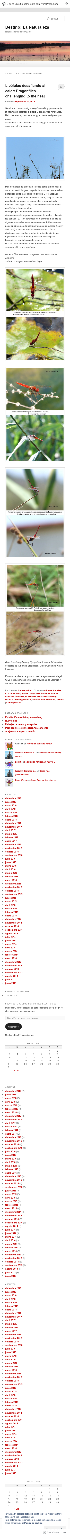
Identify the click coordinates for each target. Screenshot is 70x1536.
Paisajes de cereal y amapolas (21, 724)
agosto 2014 (11, 933)
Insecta (54, 693)
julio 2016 (10, 858)
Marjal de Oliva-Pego (47, 696)
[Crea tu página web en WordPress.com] (35, 4)
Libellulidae (30, 696)
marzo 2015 (11, 908)
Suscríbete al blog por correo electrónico (31, 1004)
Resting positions (22, 699)
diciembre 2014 (13, 919)
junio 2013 (10, 983)
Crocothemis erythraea (16, 693)
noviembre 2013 (13, 965)
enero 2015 (11, 915)
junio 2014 (10, 940)
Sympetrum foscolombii (43, 699)
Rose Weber (21, 780)
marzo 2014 (11, 951)
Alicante (48, 690)
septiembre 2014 (13, 929)
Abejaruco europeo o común (20, 731)
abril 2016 (10, 869)
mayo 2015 (10, 901)
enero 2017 (11, 840)
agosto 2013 (11, 976)
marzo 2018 (11, 812)
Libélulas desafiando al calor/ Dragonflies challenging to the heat (25, 90)
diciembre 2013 (13, 961)
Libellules (19, 696)
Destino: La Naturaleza (27, 27)
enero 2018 (11, 819)
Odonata (9, 699)
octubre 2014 (12, 926)
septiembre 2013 (13, 972)
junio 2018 (10, 801)
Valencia (60, 699)
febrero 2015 (11, 912)
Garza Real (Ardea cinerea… (44, 780)
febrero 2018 (11, 815)
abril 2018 (10, 808)
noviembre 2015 (13, 887)
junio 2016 (10, 862)
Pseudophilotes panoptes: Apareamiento (26, 727)
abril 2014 (10, 947)
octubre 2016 (12, 851)
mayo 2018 (10, 805)
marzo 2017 (11, 833)
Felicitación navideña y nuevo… (39, 761)
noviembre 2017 (13, 826)
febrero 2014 (11, 954)
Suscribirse (13, 1026)
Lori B (18, 761)
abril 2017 (10, 830)
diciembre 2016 (13, 844)
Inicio (8, 63)
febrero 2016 (11, 876)
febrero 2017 (11, 837)
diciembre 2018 (13, 798)
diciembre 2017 (13, 823)
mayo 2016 (10, 865)
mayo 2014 (10, 944)
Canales (57, 690)
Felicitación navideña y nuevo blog (23, 717)
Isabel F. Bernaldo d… (25, 752)
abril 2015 (10, 905)
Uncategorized (25, 690)
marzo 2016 (11, 872)
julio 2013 (10, 979)
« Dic (16, 1070)
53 (61, 86)
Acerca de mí (22, 63)
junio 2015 (10, 897)
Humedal (45, 693)
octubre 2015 (12, 890)
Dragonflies (34, 693)
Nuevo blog (11, 720)
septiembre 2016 (13, 855)
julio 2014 (10, 936)
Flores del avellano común (39, 743)
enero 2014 (11, 958)
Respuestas (13, 702)
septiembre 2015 (13, 894)
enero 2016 (11, 880)
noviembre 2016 (13, 848)
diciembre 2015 (13, 883)
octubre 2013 (12, 968)
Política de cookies (33, 1522)
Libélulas (9, 696)
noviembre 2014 (13, 922)
